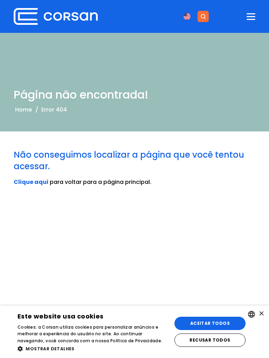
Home (23, 110)
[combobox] (251, 314)
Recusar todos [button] (209, 340)
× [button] (261, 314)
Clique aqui (31, 182)
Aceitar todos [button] (210, 323)
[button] (92, 348)
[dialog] (134, 332)
